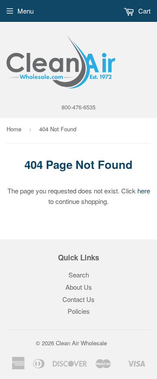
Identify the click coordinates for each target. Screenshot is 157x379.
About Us (78, 286)
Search (78, 274)
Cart (143, 10)
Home (14, 129)
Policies (79, 311)
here (143, 190)
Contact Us (78, 299)
